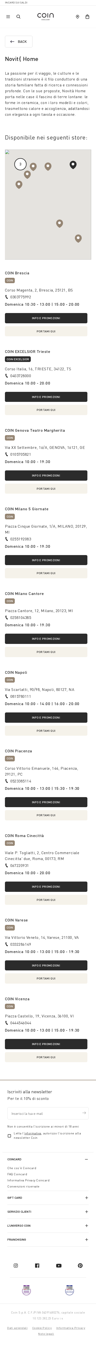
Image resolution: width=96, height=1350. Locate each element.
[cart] (87, 16)
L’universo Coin (19, 1225)
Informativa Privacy (70, 1328)
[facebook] (37, 1266)
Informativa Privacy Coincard (28, 1180)
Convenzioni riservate (23, 1186)
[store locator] (77, 16)
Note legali (46, 1334)
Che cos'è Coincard (21, 1168)
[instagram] (16, 1266)
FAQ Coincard (17, 1174)
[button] (33, 167)
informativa (32, 1133)
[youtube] (59, 1266)
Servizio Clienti (19, 1211)
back (22, 41)
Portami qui (46, 331)
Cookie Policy (42, 1328)
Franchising (16, 1239)
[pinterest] (80, 1266)
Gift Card (14, 1197)
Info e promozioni (46, 318)
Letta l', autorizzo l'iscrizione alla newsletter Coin (47, 1135)
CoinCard (14, 1159)
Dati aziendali (17, 1328)
